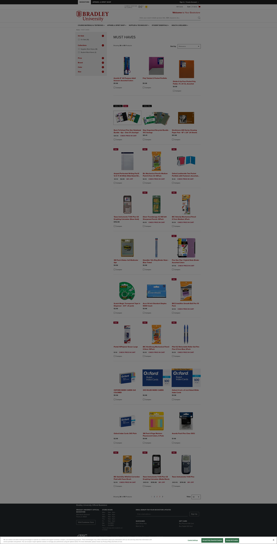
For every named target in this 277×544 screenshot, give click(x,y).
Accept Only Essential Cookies (212, 540)
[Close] (273, 540)
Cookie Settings (193, 540)
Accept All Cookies (232, 540)
